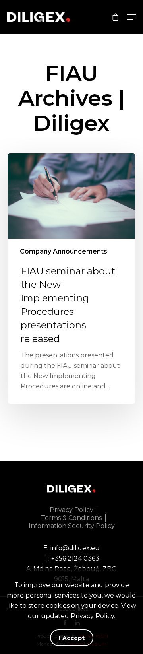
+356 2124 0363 (75, 558)
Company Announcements (63, 251)
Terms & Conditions (71, 518)
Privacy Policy (92, 616)
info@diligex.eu (75, 548)
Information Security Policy (72, 526)
